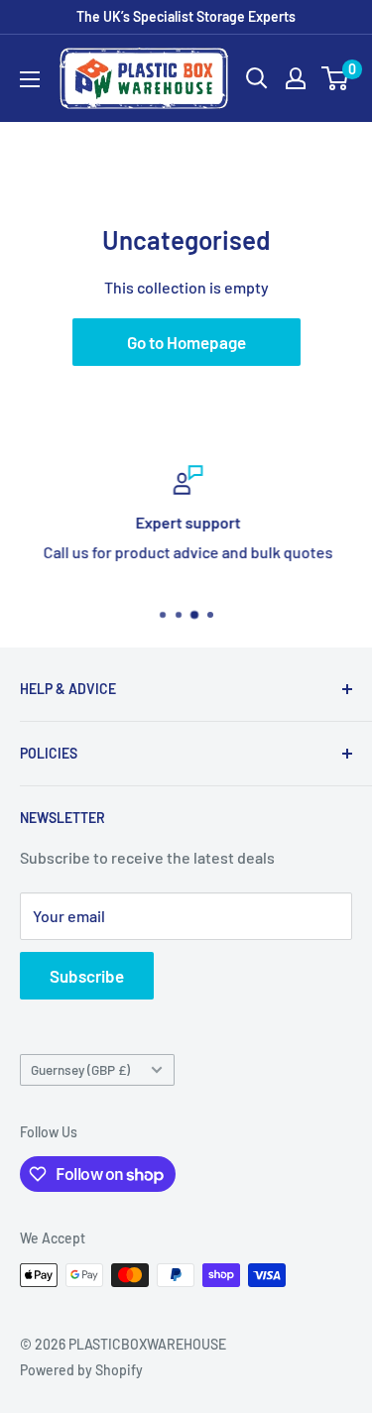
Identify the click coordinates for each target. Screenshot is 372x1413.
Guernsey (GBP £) (80, 1069)
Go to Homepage (186, 342)
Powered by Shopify (81, 1369)
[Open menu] (30, 79)
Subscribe (87, 976)
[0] (335, 78)
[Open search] (257, 78)
